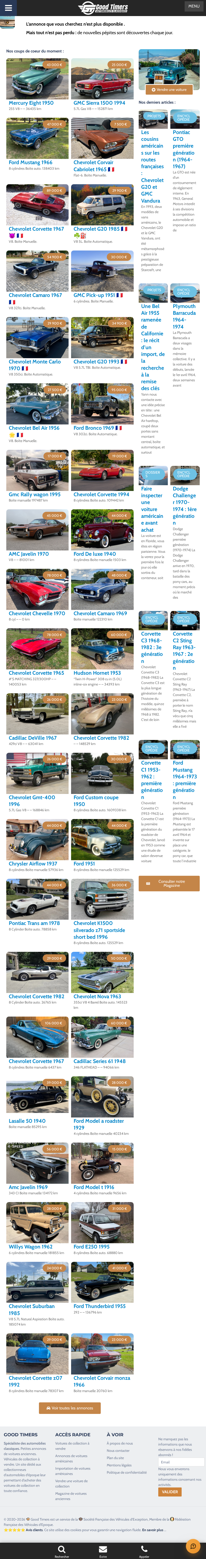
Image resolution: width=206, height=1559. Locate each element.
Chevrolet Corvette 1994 (101, 494)
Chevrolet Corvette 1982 (101, 738)
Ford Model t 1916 (94, 1187)
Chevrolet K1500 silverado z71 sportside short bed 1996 (99, 930)
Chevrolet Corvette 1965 (36, 673)
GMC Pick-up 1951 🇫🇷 (98, 295)
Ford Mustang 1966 (31, 162)
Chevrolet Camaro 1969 (100, 613)
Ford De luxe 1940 (95, 554)
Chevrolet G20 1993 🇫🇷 (100, 361)
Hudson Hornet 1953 (97, 673)
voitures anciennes (22, 1454)
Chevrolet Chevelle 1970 (37, 613)
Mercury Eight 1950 (31, 103)
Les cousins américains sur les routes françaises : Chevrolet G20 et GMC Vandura (152, 166)
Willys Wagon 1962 (31, 1246)
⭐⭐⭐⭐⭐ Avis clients (23, 1530)
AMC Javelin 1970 (29, 554)
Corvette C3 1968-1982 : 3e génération (152, 647)
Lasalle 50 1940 (27, 1121)
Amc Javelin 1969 (28, 1187)
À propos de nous (120, 1443)
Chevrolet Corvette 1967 (36, 1061)
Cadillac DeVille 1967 (33, 738)
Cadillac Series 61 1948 (100, 1061)
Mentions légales (119, 1465)
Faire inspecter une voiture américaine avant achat (152, 509)
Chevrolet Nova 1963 (97, 996)
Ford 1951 (84, 863)
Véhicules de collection (20, 1459)
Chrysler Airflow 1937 (33, 863)
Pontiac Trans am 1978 (34, 923)
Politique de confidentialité (127, 1472)
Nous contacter (118, 1450)
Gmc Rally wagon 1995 (35, 494)
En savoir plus (152, 1530)
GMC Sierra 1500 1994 (99, 103)
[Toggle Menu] (8, 8)
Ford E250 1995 (92, 1246)
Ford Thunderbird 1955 (100, 1306)
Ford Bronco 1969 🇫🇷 (98, 428)
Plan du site (115, 1458)
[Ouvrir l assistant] (193, 1546)
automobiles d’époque (22, 1475)
